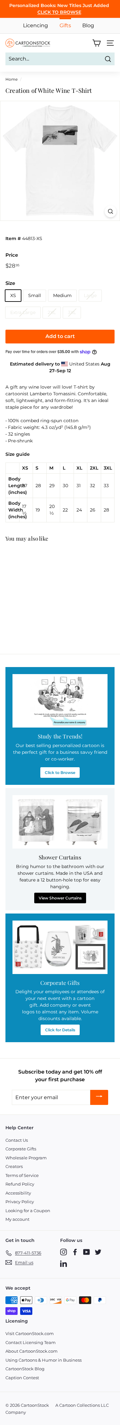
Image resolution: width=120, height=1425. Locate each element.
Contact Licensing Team (30, 1342)
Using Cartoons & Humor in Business (43, 1360)
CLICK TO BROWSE (59, 12)
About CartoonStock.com (31, 1351)
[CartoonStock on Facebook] (75, 1252)
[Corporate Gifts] (60, 947)
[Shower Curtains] (60, 822)
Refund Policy (19, 1184)
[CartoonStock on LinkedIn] (63, 1263)
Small (34, 295)
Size (10, 283)
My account (17, 1219)
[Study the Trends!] (60, 701)
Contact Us (16, 1140)
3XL (72, 312)
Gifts (65, 25)
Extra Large (23, 312)
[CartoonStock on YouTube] (86, 1252)
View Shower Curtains (60, 898)
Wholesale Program (26, 1157)
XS (13, 295)
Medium (62, 295)
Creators (14, 1166)
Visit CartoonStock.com (29, 1333)
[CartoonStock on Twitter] (98, 1252)
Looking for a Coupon (27, 1210)
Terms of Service (22, 1175)
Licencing (35, 25)
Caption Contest (22, 1377)
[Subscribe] (99, 1097)
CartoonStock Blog (24, 1368)
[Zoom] (110, 211)
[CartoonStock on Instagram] (63, 1252)
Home (11, 79)
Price (11, 255)
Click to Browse (60, 772)
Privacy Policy (19, 1201)
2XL (52, 312)
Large (90, 295)
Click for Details (60, 1029)
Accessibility (18, 1193)
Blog (88, 25)
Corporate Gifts (20, 1148)
